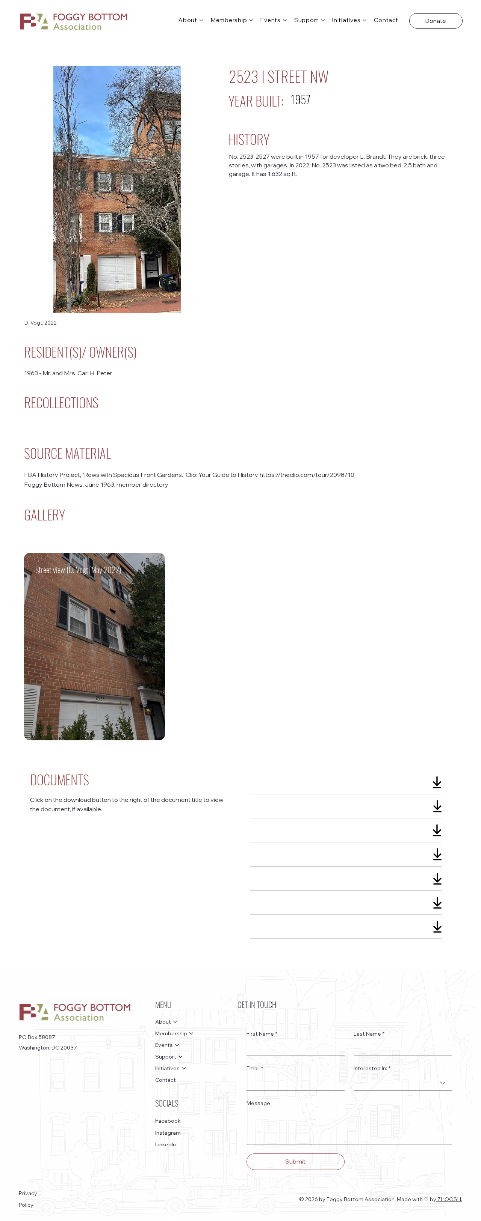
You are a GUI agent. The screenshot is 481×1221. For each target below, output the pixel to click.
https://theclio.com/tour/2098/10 (307, 474)
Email (255, 1068)
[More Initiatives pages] (364, 20)
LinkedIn (165, 1144)
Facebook (168, 1120)
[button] (436, 20)
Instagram (168, 1132)
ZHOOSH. (449, 1199)
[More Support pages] (323, 20)
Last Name (369, 1033)
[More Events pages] (285, 20)
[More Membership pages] (251, 20)
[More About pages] (201, 20)
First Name (262, 1033)
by (433, 1199)
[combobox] (403, 1083)
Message (258, 1103)
